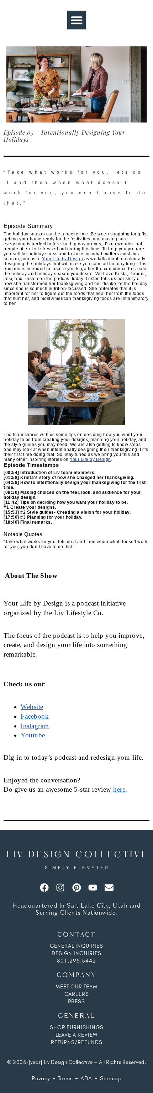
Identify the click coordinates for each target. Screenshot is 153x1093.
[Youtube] (92, 887)
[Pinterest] (76, 887)
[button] (76, 20)
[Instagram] (60, 887)
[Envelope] (109, 887)
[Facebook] (44, 887)
